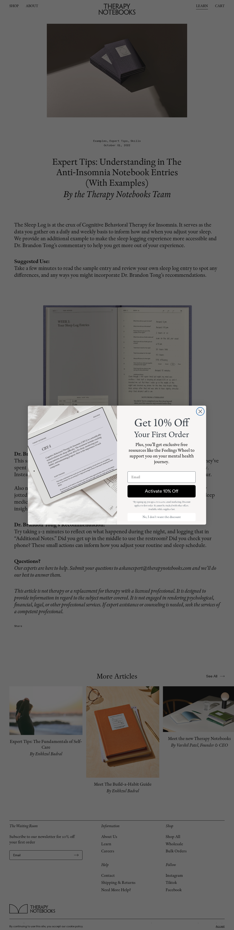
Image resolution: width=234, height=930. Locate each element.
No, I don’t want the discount (162, 517)
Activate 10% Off (161, 491)
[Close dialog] (200, 411)
